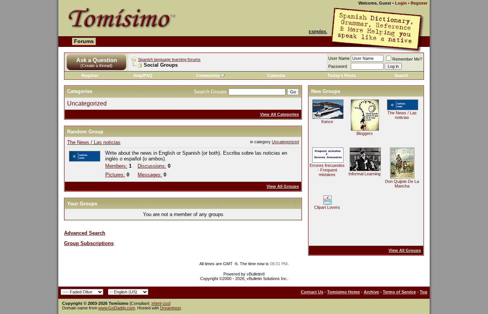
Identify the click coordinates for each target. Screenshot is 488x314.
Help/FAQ (142, 75)
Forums (84, 41)
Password (337, 66)
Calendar (276, 75)
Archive (371, 292)
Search (401, 75)
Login (401, 3)
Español (318, 32)
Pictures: (115, 175)
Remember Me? (407, 59)
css (165, 303)
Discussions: (152, 166)
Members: (116, 166)
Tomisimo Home (343, 292)
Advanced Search (84, 233)
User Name (339, 58)
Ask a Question (96, 60)
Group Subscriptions (89, 243)
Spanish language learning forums (169, 59)
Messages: (150, 175)
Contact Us (312, 292)
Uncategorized (87, 103)
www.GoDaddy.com (116, 308)
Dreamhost (170, 308)
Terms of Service (399, 292)
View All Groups (282, 186)
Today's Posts (341, 75)
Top (423, 292)
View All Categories (279, 114)
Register (419, 3)
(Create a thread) (96, 65)
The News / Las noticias (93, 142)
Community (208, 75)
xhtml (156, 303)
